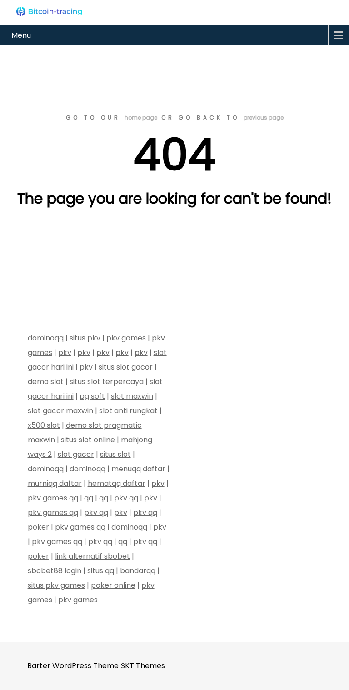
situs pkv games (56, 585)
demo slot (46, 381)
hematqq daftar (116, 483)
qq (88, 498)
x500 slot (44, 425)
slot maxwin (132, 396)
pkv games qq (53, 498)
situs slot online (88, 440)
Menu (21, 35)
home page (141, 117)
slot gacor (76, 454)
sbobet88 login (54, 570)
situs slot (115, 454)
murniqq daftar (55, 483)
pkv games (126, 338)
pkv (64, 352)
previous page (264, 117)
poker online (113, 585)
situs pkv (85, 338)
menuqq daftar (138, 469)
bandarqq (137, 570)
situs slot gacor (126, 367)
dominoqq (46, 338)
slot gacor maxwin (60, 410)
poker (38, 527)
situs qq (100, 570)
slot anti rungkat (128, 410)
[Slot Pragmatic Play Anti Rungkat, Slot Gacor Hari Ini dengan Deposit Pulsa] (49, 11)
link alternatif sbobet (92, 556)
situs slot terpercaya (107, 381)
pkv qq (126, 498)
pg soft (92, 396)
